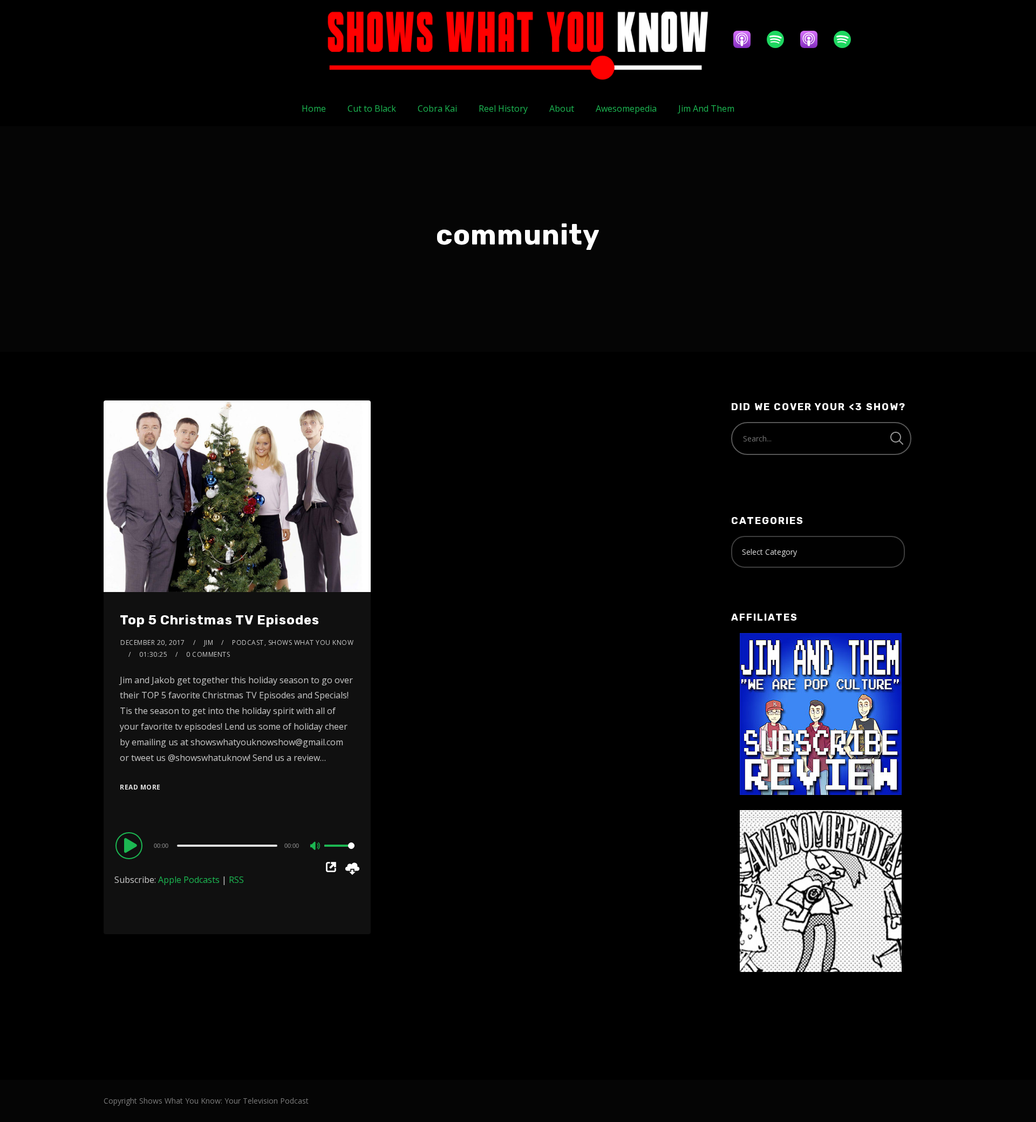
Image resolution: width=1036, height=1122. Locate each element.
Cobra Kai (437, 108)
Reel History (503, 108)
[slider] (339, 854)
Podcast (248, 642)
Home (314, 108)
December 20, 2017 (152, 642)
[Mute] (315, 846)
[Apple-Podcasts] (747, 39)
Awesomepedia (626, 108)
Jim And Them (706, 108)
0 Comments (208, 654)
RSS (236, 880)
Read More (140, 787)
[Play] (130, 845)
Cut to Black (371, 108)
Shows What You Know (311, 642)
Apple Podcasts (189, 880)
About (561, 108)
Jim (209, 642)
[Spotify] (781, 39)
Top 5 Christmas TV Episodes (219, 620)
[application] (237, 845)
